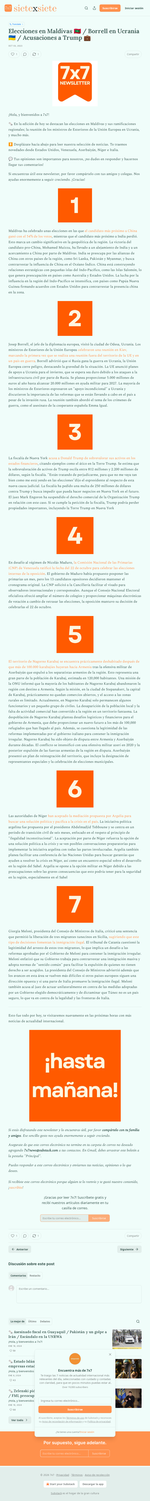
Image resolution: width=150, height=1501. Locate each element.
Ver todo (17, 1420)
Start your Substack (62, 1484)
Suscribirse (110, 8)
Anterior (22, 1249)
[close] (110, 1354)
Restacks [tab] (35, 1275)
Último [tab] (32, 1321)
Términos (77, 1475)
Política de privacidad (98, 1421)
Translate (16, 24)
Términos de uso (75, 1417)
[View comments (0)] (25, 54)
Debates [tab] (45, 1321)
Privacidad (62, 1475)
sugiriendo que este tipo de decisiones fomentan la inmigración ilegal (73, 939)
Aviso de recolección (97, 1475)
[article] (75, 1341)
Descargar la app (93, 1484)
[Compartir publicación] (94, 8)
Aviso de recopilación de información (62, 1421)
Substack (56, 1493)
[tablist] (25, 1275)
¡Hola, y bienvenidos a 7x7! (25, 1341)
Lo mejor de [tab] (18, 1321)
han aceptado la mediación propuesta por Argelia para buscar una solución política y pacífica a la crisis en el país (69, 818)
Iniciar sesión (134, 8)
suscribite (15, 1187)
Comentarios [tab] (18, 1275)
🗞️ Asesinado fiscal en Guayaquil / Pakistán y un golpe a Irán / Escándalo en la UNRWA (57, 1334)
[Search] (86, 8)
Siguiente (127, 1249)
